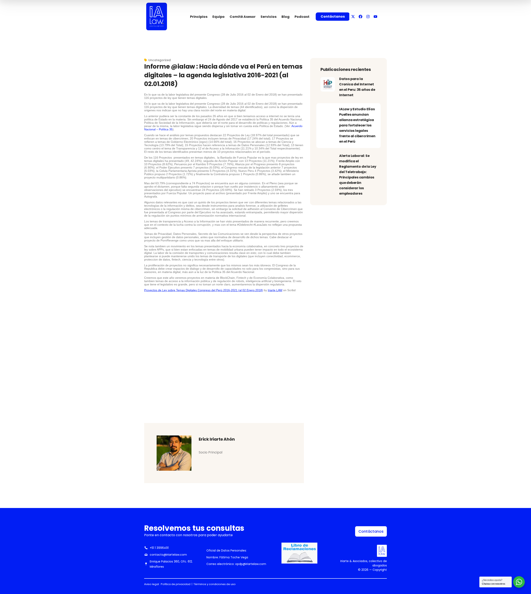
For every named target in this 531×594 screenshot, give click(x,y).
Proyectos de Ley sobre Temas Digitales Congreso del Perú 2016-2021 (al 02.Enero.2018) (203, 290)
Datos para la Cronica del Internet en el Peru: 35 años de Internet (357, 86)
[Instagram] (368, 16)
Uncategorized (159, 60)
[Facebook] (360, 16)
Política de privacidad (175, 584)
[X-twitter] (353, 16)
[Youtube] (375, 16)
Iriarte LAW (275, 290)
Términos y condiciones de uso (215, 584)
